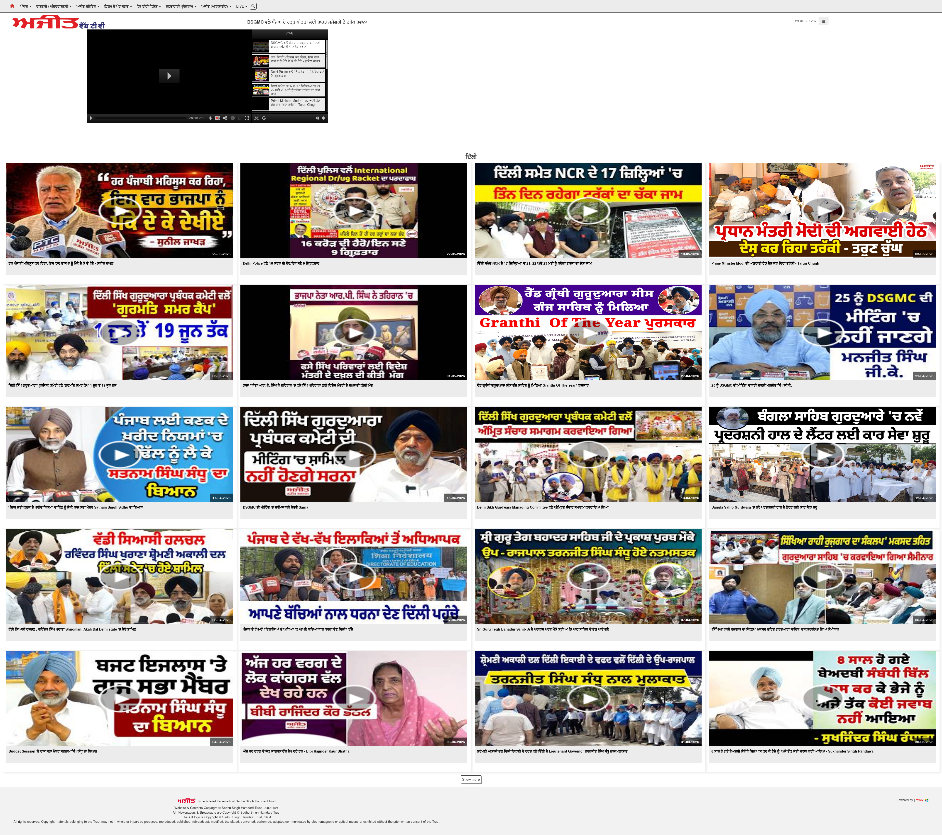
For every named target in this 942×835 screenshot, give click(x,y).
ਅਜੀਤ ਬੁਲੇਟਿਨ (87, 6)
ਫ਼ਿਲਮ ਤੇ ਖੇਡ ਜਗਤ (117, 6)
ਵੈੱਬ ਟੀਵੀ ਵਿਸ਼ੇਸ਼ (147, 6)
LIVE (240, 6)
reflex (920, 799)
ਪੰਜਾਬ (24, 6)
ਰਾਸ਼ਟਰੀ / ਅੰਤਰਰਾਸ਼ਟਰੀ (52, 6)
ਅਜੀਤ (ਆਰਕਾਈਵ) (215, 6)
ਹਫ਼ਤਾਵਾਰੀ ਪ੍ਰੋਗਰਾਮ (180, 6)
